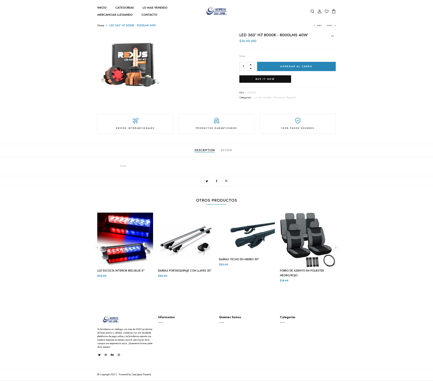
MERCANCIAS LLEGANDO (115, 15)
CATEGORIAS (124, 8)
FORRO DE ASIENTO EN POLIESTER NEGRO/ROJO (302, 273)
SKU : (242, 92)
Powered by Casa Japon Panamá (134, 374)
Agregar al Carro (296, 66)
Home (100, 25)
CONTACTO (149, 15)
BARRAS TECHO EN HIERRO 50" (239, 259)
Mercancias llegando (284, 97)
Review (226, 150)
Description (205, 150)
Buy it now (265, 79)
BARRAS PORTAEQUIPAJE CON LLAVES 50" (185, 271)
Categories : (246, 97)
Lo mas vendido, (263, 97)
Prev (319, 25)
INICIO (102, 8)
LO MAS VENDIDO (155, 8)
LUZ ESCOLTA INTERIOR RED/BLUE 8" (121, 271)
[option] (125, 248)
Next (330, 25)
